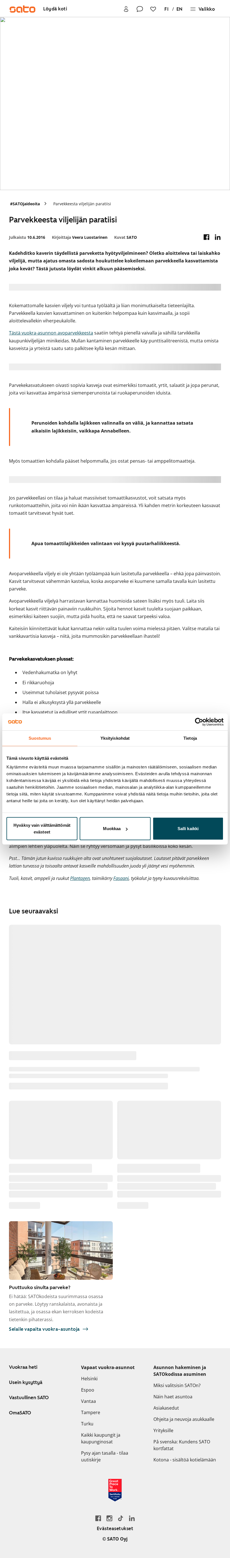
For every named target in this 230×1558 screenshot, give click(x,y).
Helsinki (89, 1379)
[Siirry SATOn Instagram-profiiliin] (109, 1518)
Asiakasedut (166, 1408)
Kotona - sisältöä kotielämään (184, 1460)
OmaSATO (20, 1413)
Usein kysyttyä (25, 1382)
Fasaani (121, 878)
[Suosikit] (153, 9)
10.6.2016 (27, 237)
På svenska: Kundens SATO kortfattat (181, 1445)
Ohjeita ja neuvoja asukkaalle (183, 1419)
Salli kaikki (188, 828)
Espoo (87, 1390)
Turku (87, 1424)
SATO (125, 237)
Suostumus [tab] (40, 737)
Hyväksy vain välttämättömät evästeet (41, 828)
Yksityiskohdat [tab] (115, 737)
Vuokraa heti (23, 1367)
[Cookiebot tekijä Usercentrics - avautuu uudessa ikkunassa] (199, 721)
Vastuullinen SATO (29, 1397)
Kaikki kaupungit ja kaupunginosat (100, 1438)
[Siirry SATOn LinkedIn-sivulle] (131, 1518)
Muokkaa (112, 828)
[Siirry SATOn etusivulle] (22, 9)
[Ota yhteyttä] (139, 9)
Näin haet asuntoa (172, 1397)
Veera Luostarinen (79, 237)
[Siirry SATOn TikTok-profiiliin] (120, 1518)
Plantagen (80, 878)
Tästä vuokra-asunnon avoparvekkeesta (51, 333)
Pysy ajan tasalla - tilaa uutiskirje (104, 1456)
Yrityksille (163, 1430)
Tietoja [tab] (190, 737)
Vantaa (88, 1401)
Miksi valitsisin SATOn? (177, 1385)
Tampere (90, 1412)
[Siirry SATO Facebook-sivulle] (98, 1518)
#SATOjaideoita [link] (25, 203)
